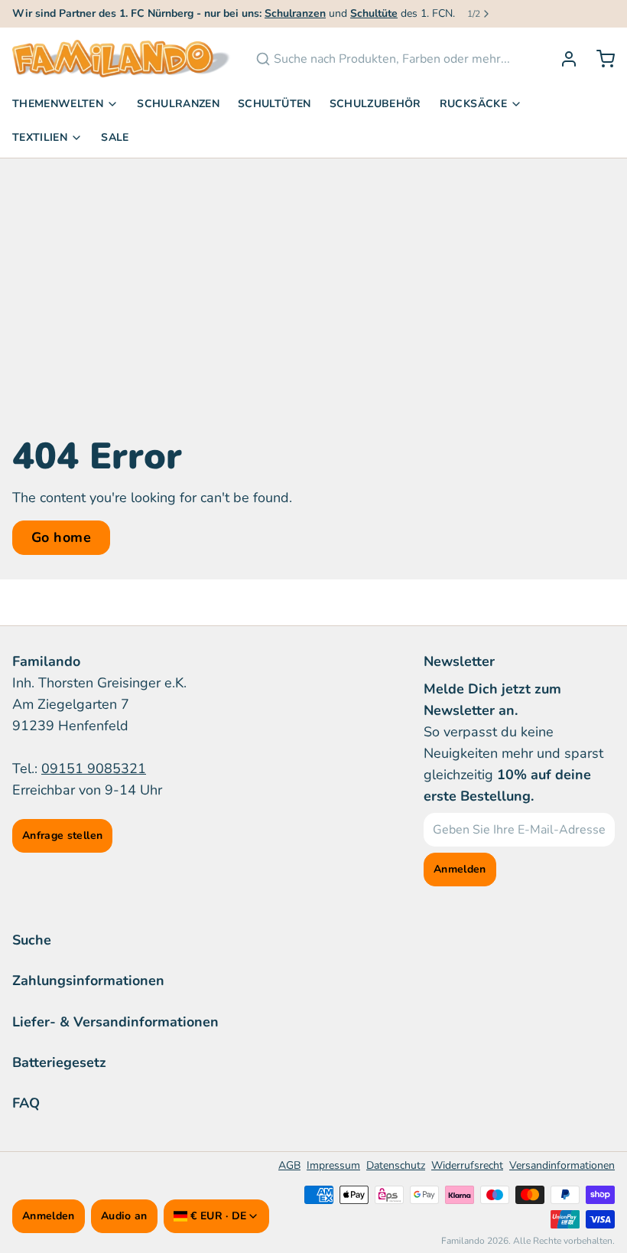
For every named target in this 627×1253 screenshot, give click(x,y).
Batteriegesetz (59, 1062)
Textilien (39, 137)
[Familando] (121, 59)
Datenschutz (395, 1165)
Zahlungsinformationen (88, 980)
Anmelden (48, 1216)
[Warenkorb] (599, 59)
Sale (114, 137)
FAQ (26, 1103)
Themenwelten (57, 103)
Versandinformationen (562, 1165)
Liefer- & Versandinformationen (115, 1022)
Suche (31, 940)
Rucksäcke (473, 103)
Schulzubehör (375, 103)
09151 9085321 (93, 768)
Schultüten (274, 103)
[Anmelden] (562, 59)
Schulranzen (178, 103)
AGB (289, 1165)
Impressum (333, 1165)
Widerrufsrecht (467, 1165)
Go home (61, 537)
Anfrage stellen (62, 835)
